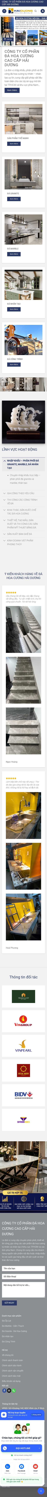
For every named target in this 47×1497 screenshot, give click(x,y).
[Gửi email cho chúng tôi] (9, 1399)
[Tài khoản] (43, 11)
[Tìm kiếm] (35, 11)
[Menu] (4, 11)
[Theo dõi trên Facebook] (4, 1399)
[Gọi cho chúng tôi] (14, 1399)
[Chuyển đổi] (4, 460)
